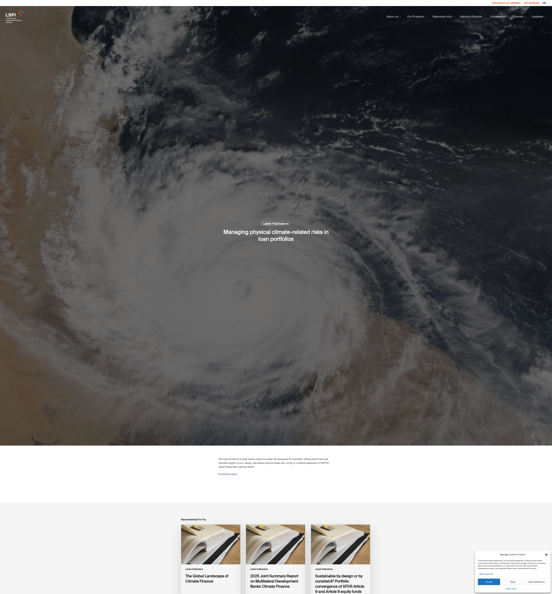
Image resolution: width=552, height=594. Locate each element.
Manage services (486, 574)
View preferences (536, 582)
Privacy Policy (511, 588)
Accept (489, 582)
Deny (512, 582)
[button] (546, 554)
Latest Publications (276, 224)
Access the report (227, 474)
